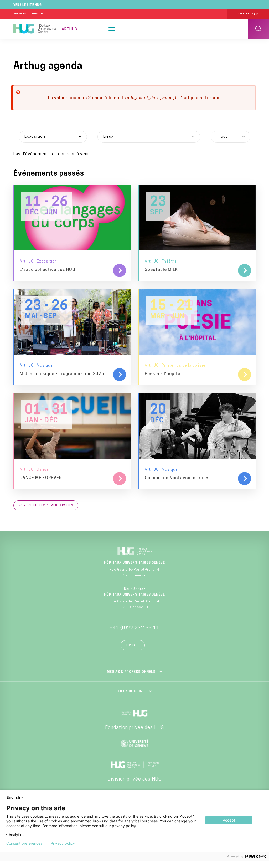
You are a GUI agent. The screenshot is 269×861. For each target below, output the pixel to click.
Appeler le (248, 13)
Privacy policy (63, 843)
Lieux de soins (131, 691)
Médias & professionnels (131, 672)
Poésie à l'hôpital (163, 374)
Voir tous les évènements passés (46, 505)
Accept (229, 820)
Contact (132, 645)
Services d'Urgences (29, 14)
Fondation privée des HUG (134, 728)
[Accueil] (34, 29)
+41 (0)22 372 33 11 (134, 628)
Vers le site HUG (27, 5)
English (13, 797)
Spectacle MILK (161, 270)
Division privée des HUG (134, 779)
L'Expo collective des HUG (47, 270)
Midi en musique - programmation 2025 (62, 374)
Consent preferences (24, 843)
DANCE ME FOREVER (41, 478)
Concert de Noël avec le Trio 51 (178, 478)
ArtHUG (69, 30)
